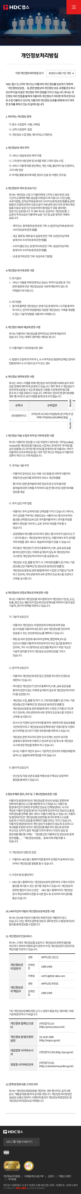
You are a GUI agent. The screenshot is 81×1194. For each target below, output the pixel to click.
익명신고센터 (64, 1176)
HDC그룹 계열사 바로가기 (19, 1142)
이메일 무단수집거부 (33, 1176)
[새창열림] (6, 1154)
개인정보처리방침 (11, 1176)
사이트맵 (12, 1179)
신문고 (51, 1176)
